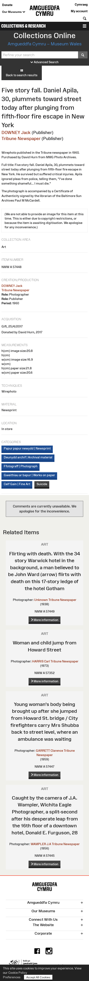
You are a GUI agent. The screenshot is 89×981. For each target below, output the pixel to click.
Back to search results (21, 75)
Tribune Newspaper (21, 138)
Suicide (42, 484)
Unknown (41, 600)
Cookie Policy (17, 972)
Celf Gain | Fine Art (17, 484)
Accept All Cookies (38, 977)
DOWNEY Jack (16, 132)
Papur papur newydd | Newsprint (27, 448)
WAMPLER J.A (41, 844)
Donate (7, 5)
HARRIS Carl (41, 661)
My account (79, 11)
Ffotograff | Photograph (20, 466)
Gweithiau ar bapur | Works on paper (29, 475)
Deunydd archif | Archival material (28, 457)
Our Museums (12, 11)
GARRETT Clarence (49, 750)
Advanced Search (46, 62)
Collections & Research (23, 26)
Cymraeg (81, 4)
